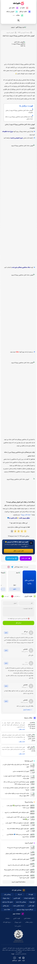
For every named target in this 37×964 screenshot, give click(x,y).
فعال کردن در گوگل (18, 551)
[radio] (25, 531)
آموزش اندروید (10, 33)
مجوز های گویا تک (18, 936)
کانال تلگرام (24, 558)
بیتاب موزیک (6, 898)
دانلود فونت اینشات (29, 898)
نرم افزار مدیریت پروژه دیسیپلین (25, 909)
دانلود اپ (22, 8)
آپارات (23, 960)
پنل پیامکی (6, 906)
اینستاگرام (14, 960)
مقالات (18, 15)
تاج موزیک (32, 902)
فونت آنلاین (16, 918)
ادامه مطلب (22, 729)
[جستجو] (18, 20)
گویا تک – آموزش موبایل (18, 3)
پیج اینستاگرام (10, 558)
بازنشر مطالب (29, 922)
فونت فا (31, 894)
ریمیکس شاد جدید (21, 902)
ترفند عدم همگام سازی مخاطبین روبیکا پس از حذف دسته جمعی (19, 118)
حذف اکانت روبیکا (26, 515)
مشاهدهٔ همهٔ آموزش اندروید (18, 882)
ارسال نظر (18, 623)
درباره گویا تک (7, 922)
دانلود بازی (12, 8)
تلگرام (19, 960)
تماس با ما (18, 926)
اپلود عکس (31, 906)
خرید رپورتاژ (18, 922)
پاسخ (6, 632)
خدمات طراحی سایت (18, 906)
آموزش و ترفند (10, 12)
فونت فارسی (17, 898)
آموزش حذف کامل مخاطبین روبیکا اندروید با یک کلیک (18, 36)
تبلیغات (7, 918)
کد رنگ (20, 894)
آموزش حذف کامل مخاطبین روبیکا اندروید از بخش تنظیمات (19, 111)
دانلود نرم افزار (23, 12)
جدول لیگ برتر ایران (7, 902)
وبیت (12, 954)
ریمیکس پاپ (7, 894)
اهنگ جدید (7, 909)
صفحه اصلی (27, 918)
